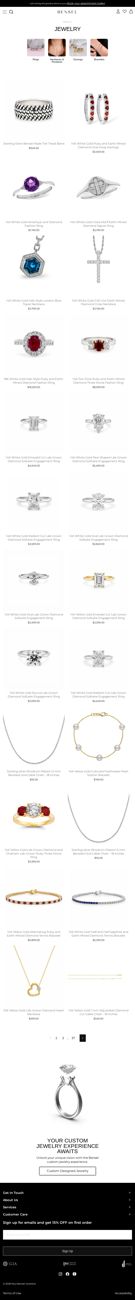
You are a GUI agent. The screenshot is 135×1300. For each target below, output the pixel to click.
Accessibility (123, 1293)
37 (73, 1038)
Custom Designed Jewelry (67, 1171)
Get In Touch (13, 1193)
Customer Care (15, 1214)
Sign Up (67, 1251)
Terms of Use (12, 1293)
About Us (10, 1200)
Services (9, 1207)
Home (66, 21)
